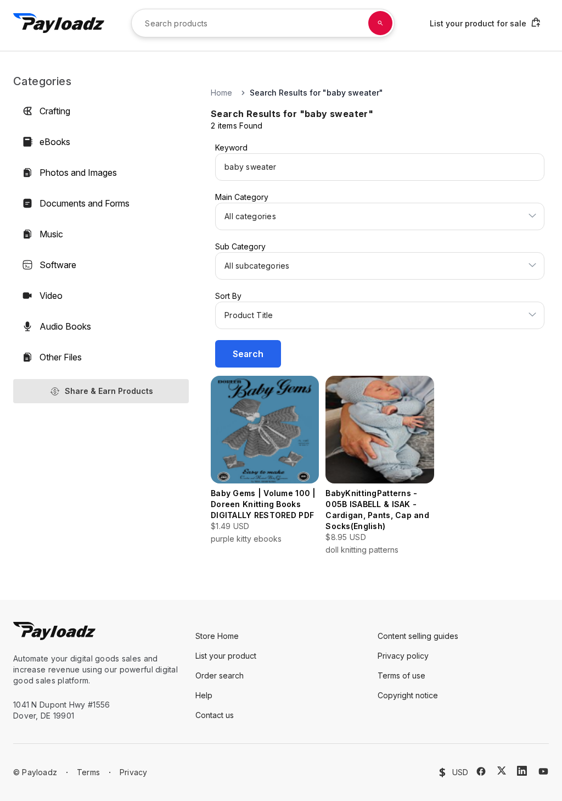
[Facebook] (481, 771)
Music (51, 234)
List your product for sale (478, 23)
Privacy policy (403, 655)
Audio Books (65, 326)
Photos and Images (78, 172)
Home (221, 92)
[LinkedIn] (522, 771)
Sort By (228, 296)
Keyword (231, 147)
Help (203, 695)
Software (58, 264)
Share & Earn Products (109, 391)
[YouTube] (543, 771)
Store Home (217, 636)
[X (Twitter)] (501, 770)
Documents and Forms (85, 203)
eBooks (55, 141)
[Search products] (380, 23)
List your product (225, 655)
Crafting (55, 110)
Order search (219, 675)
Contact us (214, 715)
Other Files (61, 357)
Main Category (241, 197)
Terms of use (401, 675)
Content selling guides (418, 636)
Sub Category (240, 246)
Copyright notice (408, 695)
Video (51, 295)
